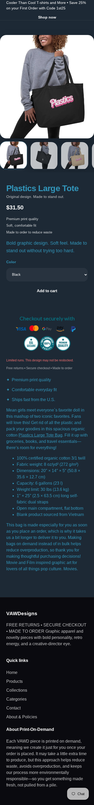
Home (11, 672)
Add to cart (47, 291)
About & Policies (21, 717)
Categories (16, 699)
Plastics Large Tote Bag (40, 435)
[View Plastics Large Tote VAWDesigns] (13, 155)
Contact (13, 708)
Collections (16, 690)
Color (11, 262)
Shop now (47, 17)
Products (14, 681)
